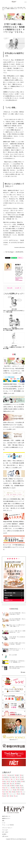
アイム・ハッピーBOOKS (8, 824)
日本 (22, 787)
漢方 (19, 794)
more (23, 672)
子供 (18, 777)
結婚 (15, 789)
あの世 (12, 783)
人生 (18, 779)
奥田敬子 (18, 783)
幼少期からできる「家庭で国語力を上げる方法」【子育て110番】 (13, 329)
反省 (4, 796)
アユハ (8, 787)
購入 (6, 590)
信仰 (22, 785)
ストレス (10, 789)
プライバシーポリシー (7, 827)
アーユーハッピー (12, 794)
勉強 (14, 791)
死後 (23, 794)
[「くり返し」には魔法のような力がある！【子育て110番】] (14, 338)
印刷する (20, 257)
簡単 (18, 791)
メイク (23, 791)
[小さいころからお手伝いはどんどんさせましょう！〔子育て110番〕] (14, 301)
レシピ (13, 779)
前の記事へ (10, 288)
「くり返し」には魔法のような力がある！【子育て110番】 (13, 347)
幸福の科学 (11, 775)
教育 (22, 789)
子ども (8, 779)
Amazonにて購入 (8, 595)
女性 (9, 781)
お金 (16, 796)
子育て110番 (14, 309)
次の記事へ (17, 288)
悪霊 (4, 794)
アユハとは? (5, 829)
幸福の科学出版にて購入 (10, 592)
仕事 (22, 777)
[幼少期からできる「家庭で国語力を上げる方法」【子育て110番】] (14, 320)
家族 (4, 781)
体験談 (13, 787)
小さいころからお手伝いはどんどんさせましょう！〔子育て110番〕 (13, 311)
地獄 (23, 781)
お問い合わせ (5, 836)
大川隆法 (13, 777)
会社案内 (4, 834)
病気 (22, 779)
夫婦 (13, 781)
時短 (12, 796)
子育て (5, 775)
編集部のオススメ (6, 818)
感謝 (18, 787)
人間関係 (18, 781)
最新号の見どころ (6, 816)
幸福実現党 (6, 777)
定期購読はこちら (9, 600)
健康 (18, 785)
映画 (4, 783)
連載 (3, 820)
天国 (4, 789)
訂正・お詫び (5, 832)
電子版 (6, 597)
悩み (22, 775)
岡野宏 (13, 785)
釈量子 (17, 775)
